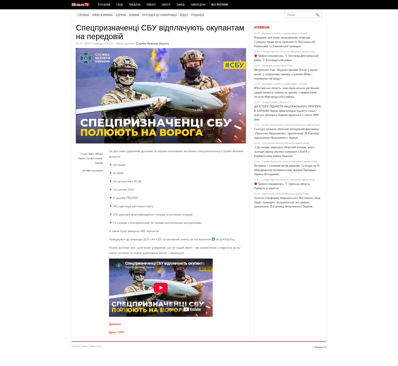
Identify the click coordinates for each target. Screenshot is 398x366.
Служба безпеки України (152, 43)
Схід (119, 4)
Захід (181, 4)
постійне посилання (92, 170)
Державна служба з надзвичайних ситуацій (284, 33)
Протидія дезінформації (159, 15)
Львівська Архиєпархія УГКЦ (277, 65)
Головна (83, 15)
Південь (135, 4)
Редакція (197, 15)
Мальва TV (320, 347)
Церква (121, 15)
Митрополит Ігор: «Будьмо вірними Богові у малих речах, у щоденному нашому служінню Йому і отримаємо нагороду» (286, 74)
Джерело (115, 324)
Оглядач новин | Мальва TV (276, 102)
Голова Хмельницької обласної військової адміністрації (291, 125)
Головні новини (94, 158)
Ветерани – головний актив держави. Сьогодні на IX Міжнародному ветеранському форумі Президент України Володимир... (287, 170)
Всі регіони (219, 4)
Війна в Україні (102, 15)
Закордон (198, 4)
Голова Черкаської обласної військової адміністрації (289, 161)
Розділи (104, 4)
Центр (166, 4)
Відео (184, 15)
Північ (151, 4)
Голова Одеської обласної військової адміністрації (288, 51)
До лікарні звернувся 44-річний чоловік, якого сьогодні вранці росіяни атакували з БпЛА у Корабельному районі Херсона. (284, 152)
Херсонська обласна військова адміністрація (285, 143)
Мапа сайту (96, 346)
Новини (134, 15)
